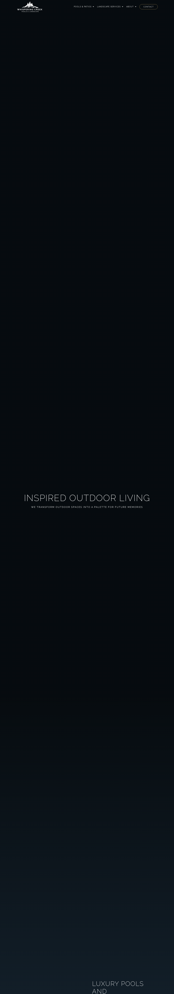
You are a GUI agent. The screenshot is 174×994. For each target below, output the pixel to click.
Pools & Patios (82, 7)
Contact (148, 7)
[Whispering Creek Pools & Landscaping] (29, 7)
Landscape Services (109, 7)
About (130, 7)
